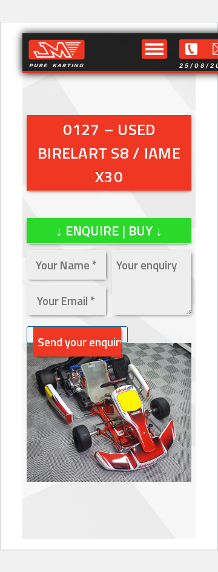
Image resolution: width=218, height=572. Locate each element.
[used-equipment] (109, 478)
